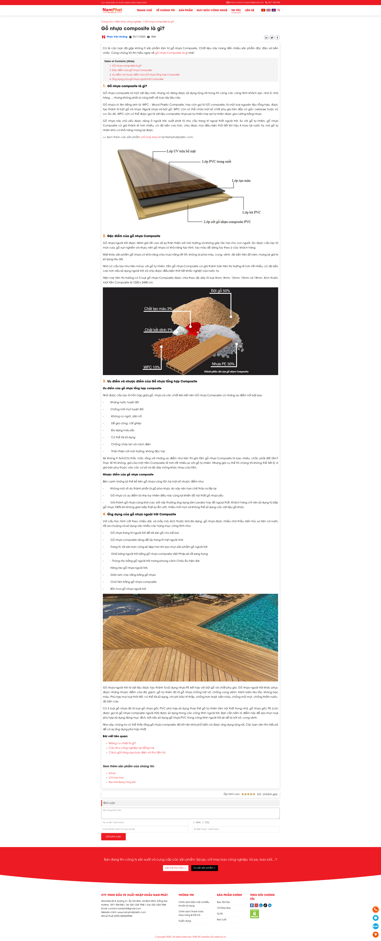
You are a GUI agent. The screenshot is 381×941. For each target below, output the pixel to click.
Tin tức (236, 10)
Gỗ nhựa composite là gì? (133, 29)
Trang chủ (144, 10)
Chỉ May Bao (224, 908)
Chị (207, 822)
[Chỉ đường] (376, 934)
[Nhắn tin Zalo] (376, 926)
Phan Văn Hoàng (117, 37)
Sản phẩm (186, 10)
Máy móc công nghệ (212, 10)
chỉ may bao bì (151, 137)
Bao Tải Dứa (223, 902)
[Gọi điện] (376, 909)
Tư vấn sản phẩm (203, 868)
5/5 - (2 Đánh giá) (267, 794)
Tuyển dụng (185, 921)
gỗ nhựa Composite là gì (171, 53)
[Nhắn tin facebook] (376, 918)
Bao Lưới (221, 920)
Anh (198, 822)
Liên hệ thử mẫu (174, 868)
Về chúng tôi (165, 10)
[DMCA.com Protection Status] (254, 918)
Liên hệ (249, 10)
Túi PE (220, 914)
